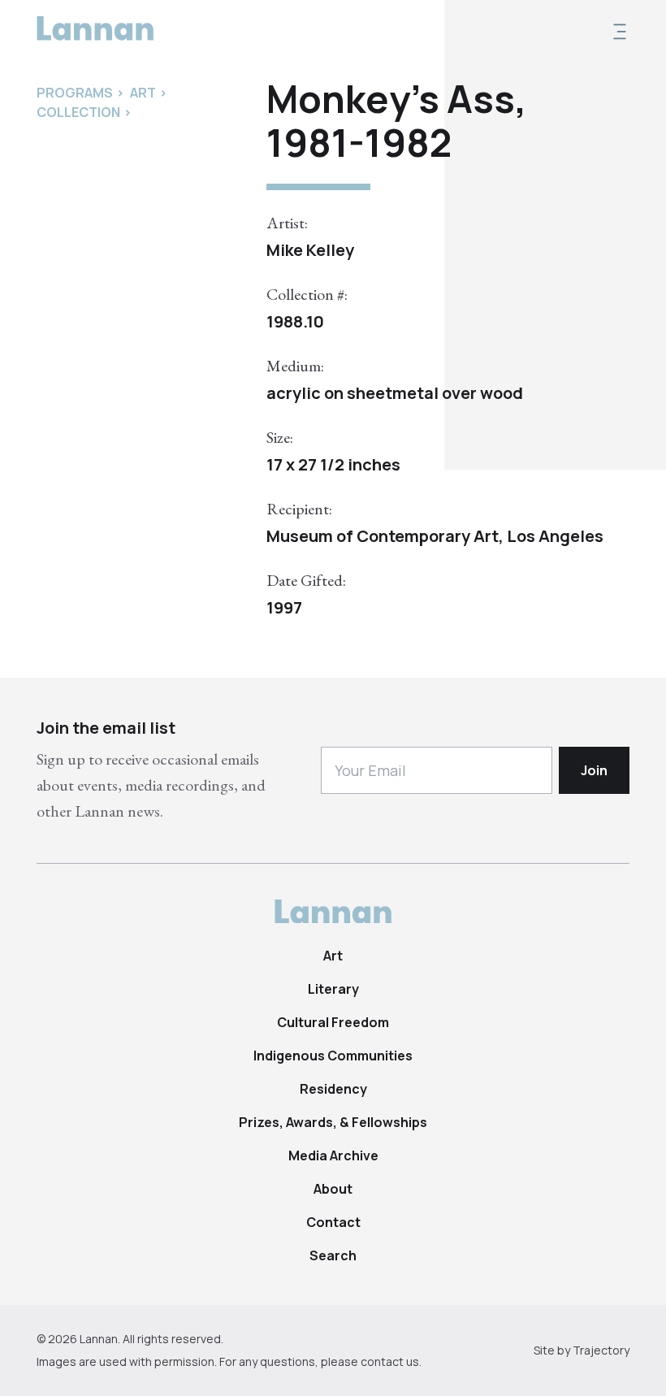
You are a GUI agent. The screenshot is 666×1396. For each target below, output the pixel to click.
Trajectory (601, 1350)
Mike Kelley (310, 250)
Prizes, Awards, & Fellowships (333, 1122)
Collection (78, 112)
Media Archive (333, 1155)
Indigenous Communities (333, 1055)
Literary (333, 989)
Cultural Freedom (333, 1022)
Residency (333, 1089)
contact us (390, 1361)
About (333, 1189)
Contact (333, 1222)
